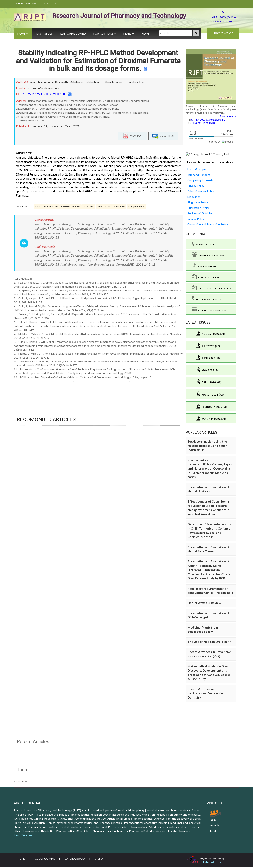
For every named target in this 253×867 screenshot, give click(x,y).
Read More (21, 835)
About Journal (26, 3)
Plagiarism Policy (197, 202)
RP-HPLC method (70, 206)
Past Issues (44, 33)
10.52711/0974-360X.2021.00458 (44, 94)
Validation (119, 206)
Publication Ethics (198, 207)
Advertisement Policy (200, 191)
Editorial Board (73, 33)
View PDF (135, 135)
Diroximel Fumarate (46, 206)
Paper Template (206, 266)
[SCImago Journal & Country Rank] (208, 154)
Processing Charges (207, 299)
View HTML (166, 136)
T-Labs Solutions (211, 862)
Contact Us (48, 3)
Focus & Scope (196, 169)
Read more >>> (228, 116)
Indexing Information (211, 310)
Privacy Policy (195, 185)
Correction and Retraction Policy (207, 224)
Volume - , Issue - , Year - (56, 126)
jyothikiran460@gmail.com (43, 88)
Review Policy (195, 218)
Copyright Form (208, 277)
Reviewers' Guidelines (201, 213)
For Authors (103, 33)
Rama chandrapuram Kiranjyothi (48, 82)
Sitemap (99, 858)
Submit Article (222, 33)
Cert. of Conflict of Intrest (214, 288)
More (127, 33)
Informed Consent (198, 174)
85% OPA (89, 206)
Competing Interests (200, 180)
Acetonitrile (103, 206)
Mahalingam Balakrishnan (85, 82)
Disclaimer (193, 196)
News (145, 33)
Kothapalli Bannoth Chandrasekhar (123, 82)
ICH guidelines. (136, 206)
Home (21, 33)
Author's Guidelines (210, 255)
